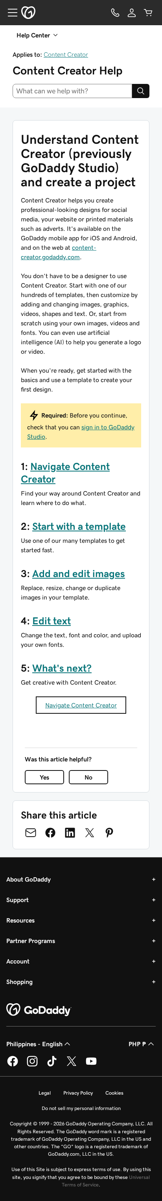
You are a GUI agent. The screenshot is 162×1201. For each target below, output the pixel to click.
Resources (20, 920)
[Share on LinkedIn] (70, 832)
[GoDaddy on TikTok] (52, 1065)
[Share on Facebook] (50, 832)
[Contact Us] (115, 12)
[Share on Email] (30, 832)
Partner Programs (30, 940)
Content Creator (66, 54)
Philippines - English (34, 1044)
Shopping (19, 981)
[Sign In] (131, 12)
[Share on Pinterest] (109, 832)
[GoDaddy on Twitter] (71, 1065)
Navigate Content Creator (81, 705)
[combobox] (72, 91)
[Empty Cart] (148, 12)
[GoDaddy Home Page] (39, 1010)
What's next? (62, 668)
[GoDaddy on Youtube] (91, 1065)
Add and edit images (78, 573)
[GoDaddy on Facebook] (12, 1065)
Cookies (114, 1092)
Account (17, 961)
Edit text (51, 621)
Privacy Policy (78, 1092)
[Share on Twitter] (89, 832)
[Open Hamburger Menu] (9, 12)
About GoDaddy (28, 879)
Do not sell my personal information (81, 1108)
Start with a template (79, 526)
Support (17, 900)
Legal (45, 1092)
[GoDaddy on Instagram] (32, 1065)
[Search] (140, 91)
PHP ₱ (137, 1044)
